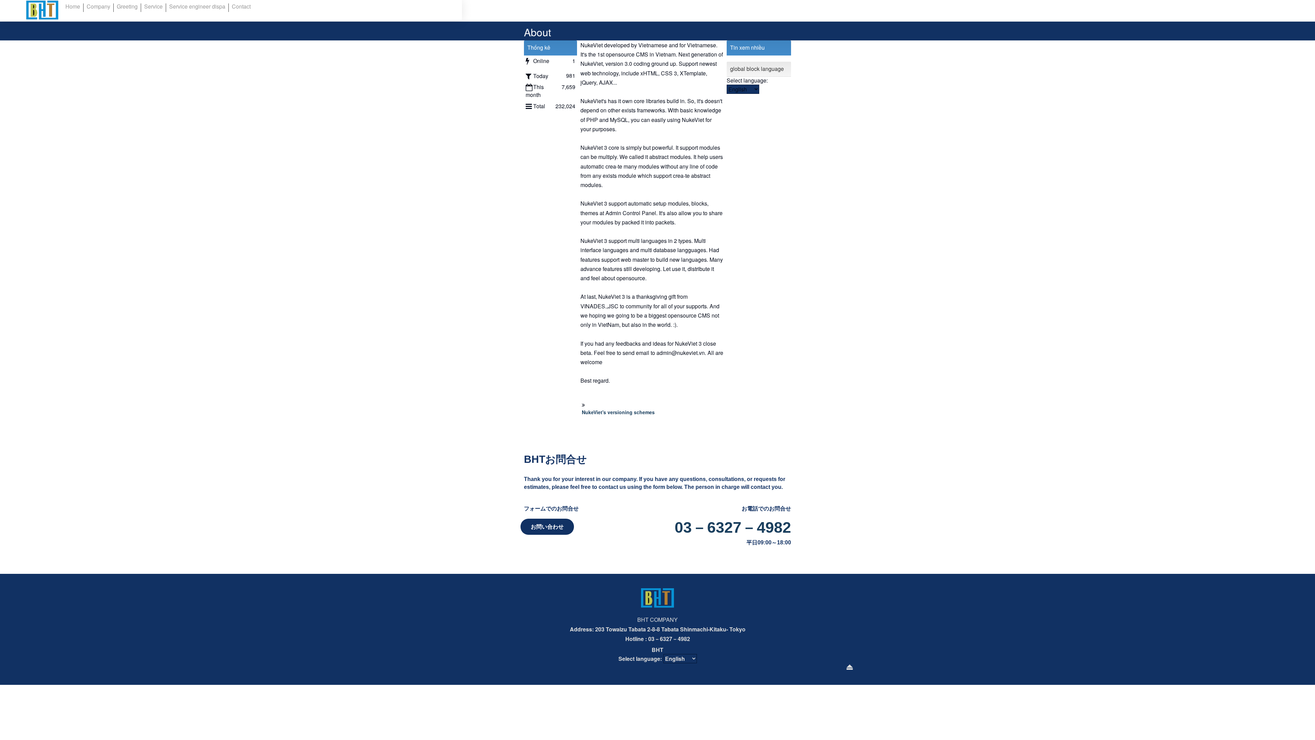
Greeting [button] (127, 6)
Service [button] (153, 6)
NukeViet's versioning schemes (618, 412)
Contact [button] (241, 6)
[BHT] (42, 10)
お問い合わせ (547, 527)
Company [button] (98, 6)
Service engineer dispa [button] (197, 6)
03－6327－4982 (733, 527)
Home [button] (72, 6)
